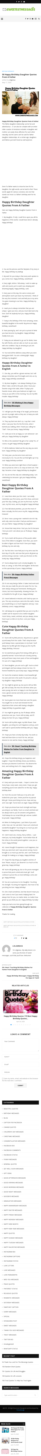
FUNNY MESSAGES (10, 1159)
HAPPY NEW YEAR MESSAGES (14, 1229)
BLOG (6, 1118)
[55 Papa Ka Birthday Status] (5, 1451)
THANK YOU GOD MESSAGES (14, 1330)
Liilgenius (12, 80)
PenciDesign (20, 1410)
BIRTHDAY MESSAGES (8, 71)
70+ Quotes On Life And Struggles (13, 1371)
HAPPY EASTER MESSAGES (13, 1210)
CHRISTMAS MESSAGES (12, 1136)
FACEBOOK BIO (9, 1146)
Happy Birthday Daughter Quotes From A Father (18, 922)
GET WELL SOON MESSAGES (14, 1169)
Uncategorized (9, 1344)
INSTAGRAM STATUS (11, 1261)
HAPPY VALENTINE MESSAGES (14, 1247)
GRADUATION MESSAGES (12, 1201)
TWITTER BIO (8, 1339)
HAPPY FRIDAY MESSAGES (13, 1215)
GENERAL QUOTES (10, 1164)
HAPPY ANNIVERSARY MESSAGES (15, 1206)
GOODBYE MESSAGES (11, 1196)
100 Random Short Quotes (11, 1367)
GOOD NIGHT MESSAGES (12, 1192)
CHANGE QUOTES (10, 1127)
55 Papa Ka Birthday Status (16, 1450)
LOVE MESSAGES (9, 1270)
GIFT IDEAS (8, 1173)
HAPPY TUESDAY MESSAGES (13, 1243)
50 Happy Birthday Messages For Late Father (17, 1430)
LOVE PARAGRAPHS (10, 1275)
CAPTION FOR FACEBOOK (13, 1122)
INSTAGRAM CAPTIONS (12, 1256)
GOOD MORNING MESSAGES (14, 1187)
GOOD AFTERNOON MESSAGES (15, 1178)
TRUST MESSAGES (10, 1335)
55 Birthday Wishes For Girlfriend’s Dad (16, 1440)
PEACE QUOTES (9, 1284)
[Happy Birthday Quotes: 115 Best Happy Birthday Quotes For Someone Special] (20, 1001)
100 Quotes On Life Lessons (12, 1376)
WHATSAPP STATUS (11, 1349)
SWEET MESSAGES (10, 1326)
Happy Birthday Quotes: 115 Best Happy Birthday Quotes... (20, 1017)
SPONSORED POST (10, 1321)
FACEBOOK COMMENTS (12, 1150)
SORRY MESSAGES (10, 1312)
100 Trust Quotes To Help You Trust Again (16, 1381)
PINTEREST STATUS (11, 1289)
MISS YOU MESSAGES (11, 1279)
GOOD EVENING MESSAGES (13, 1183)
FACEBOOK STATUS (11, 1155)
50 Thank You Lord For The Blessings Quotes (17, 1362)
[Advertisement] (20, 43)
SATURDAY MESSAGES (11, 1303)
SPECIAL (6, 1316)
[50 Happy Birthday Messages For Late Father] (5, 1430)
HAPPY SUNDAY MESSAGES (13, 1238)
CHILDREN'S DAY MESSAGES (14, 1132)
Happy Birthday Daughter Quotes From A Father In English (19, 926)
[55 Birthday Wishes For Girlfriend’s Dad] (5, 1440)
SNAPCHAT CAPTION (11, 1307)
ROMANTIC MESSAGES (12, 1298)
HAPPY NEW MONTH (11, 1224)
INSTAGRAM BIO (9, 1252)
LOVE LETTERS (9, 1266)
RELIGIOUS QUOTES (11, 1293)
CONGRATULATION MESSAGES (14, 1141)
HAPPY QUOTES (9, 1233)
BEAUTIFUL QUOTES (11, 1109)
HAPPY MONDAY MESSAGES (13, 1219)
